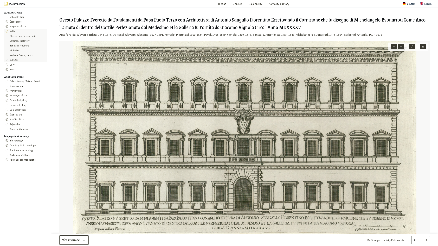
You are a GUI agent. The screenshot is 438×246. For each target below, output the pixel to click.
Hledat (222, 3)
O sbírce (237, 3)
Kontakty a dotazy (279, 3)
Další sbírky (255, 3)
